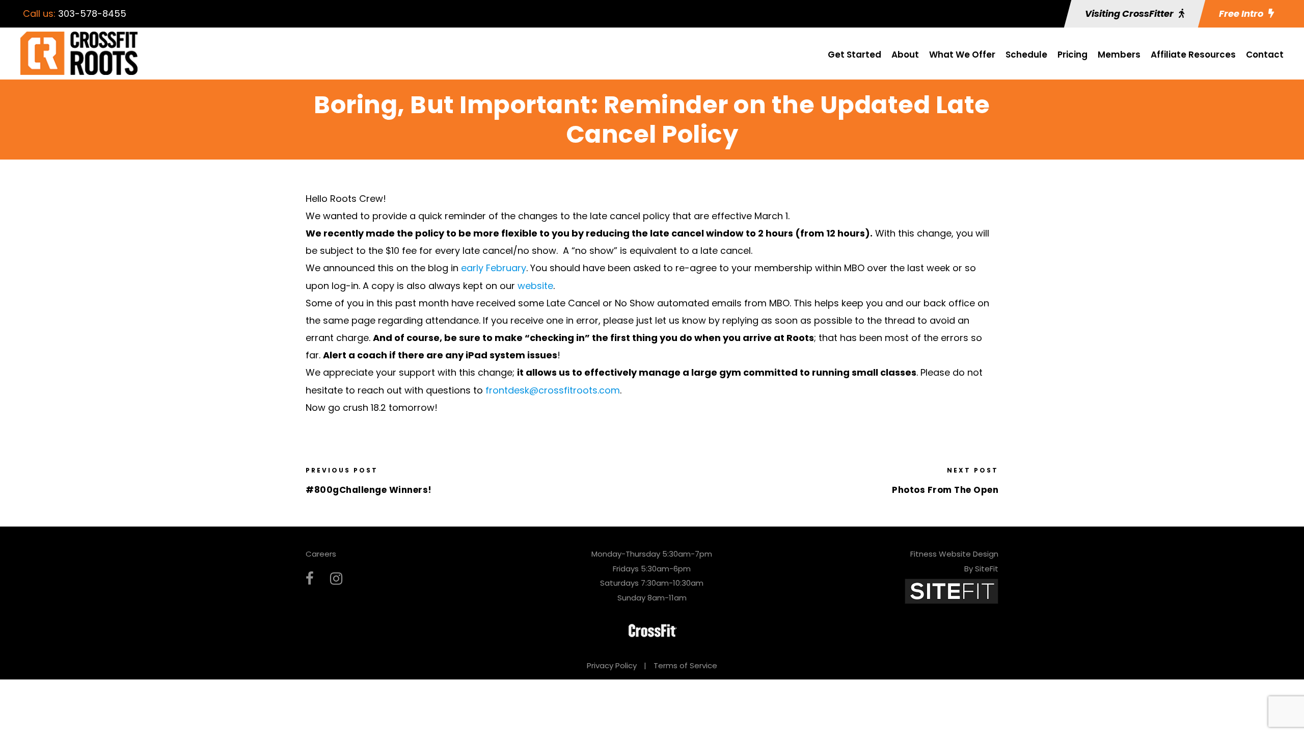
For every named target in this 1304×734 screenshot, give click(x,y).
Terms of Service (685, 665)
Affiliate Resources (1193, 54)
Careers (321, 553)
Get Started (854, 54)
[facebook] (310, 578)
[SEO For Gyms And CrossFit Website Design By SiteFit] (951, 590)
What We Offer (962, 54)
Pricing (1072, 54)
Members (1119, 54)
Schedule (1026, 54)
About (905, 54)
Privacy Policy (612, 665)
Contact (1265, 54)
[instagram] (336, 578)
